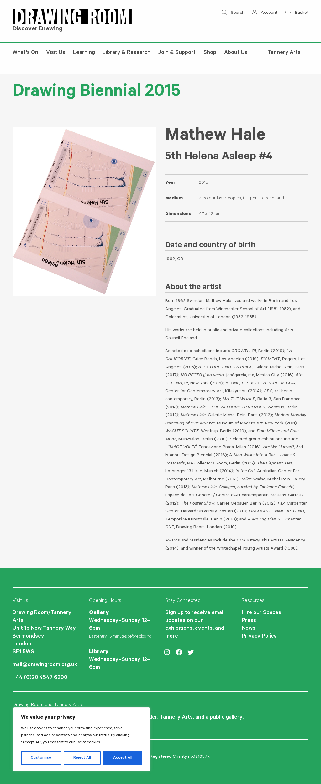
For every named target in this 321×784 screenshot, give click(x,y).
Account (268, 13)
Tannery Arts (284, 53)
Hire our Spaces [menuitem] (261, 613)
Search (236, 13)
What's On (25, 53)
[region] (81, 739)
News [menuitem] (248, 629)
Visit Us (55, 53)
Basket (301, 13)
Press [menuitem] (249, 621)
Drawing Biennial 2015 (97, 93)
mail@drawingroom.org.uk (45, 665)
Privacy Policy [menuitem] (259, 636)
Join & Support (177, 53)
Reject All (82, 758)
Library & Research (126, 53)
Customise (41, 758)
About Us (235, 53)
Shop (209, 53)
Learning (84, 53)
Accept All (122, 758)
